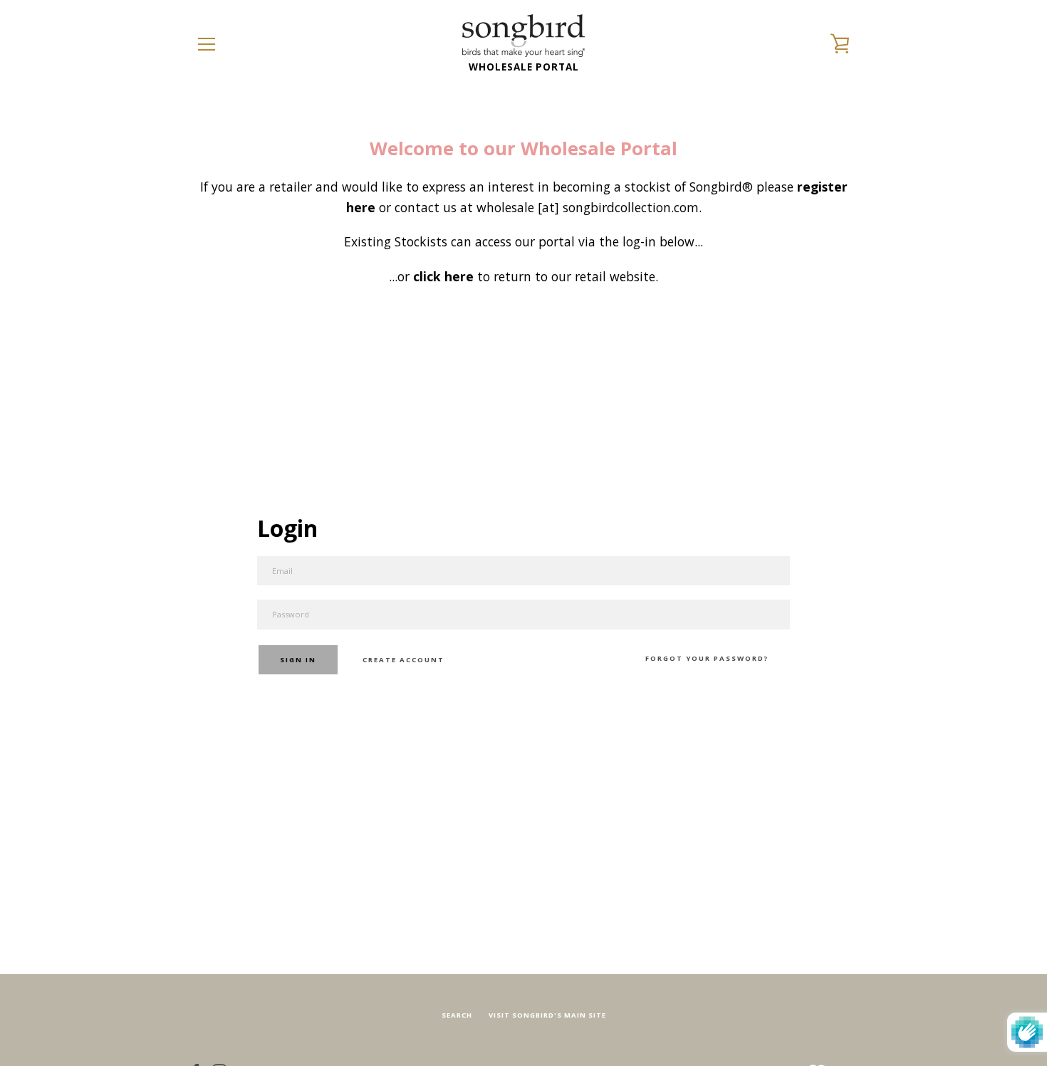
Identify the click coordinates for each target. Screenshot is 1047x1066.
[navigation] (206, 44)
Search (457, 1015)
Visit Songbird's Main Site (547, 1015)
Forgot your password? (707, 658)
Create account (403, 659)
